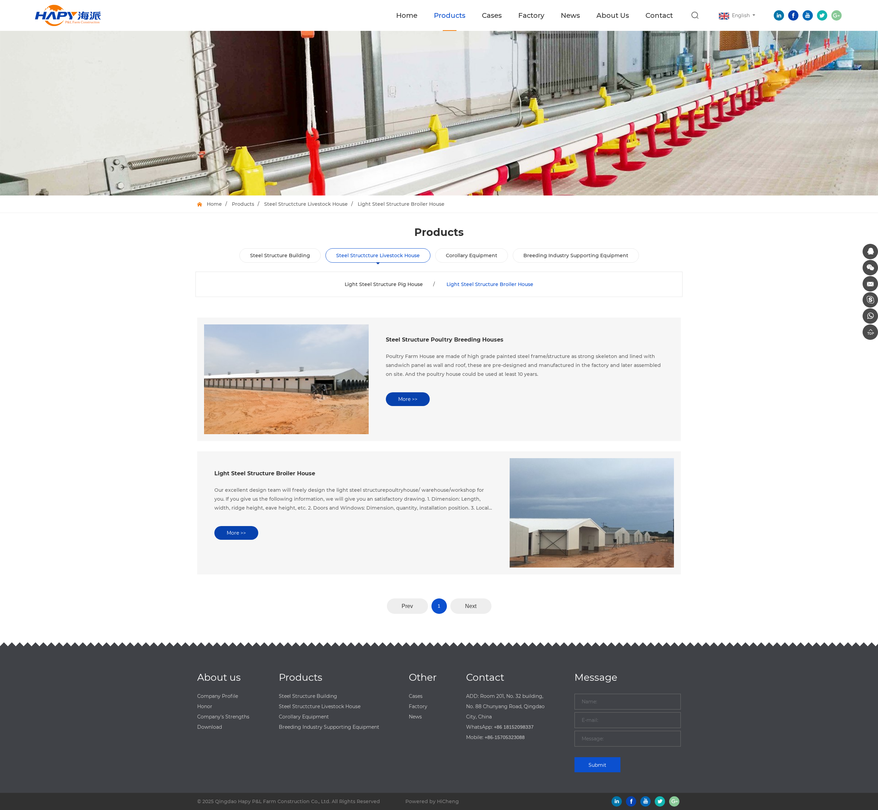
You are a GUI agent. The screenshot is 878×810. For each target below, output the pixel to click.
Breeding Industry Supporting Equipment (575, 255)
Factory (531, 15)
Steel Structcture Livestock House (306, 204)
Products (449, 15)
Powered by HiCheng (432, 801)
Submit (597, 765)
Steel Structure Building (280, 255)
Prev (407, 606)
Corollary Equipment (471, 255)
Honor (204, 706)
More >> (407, 399)
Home (406, 15)
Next (470, 606)
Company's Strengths (223, 717)
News (570, 15)
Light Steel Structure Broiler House (401, 204)
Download (209, 727)
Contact (659, 15)
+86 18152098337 (514, 727)
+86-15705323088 (505, 737)
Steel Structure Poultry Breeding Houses (444, 339)
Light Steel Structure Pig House (384, 284)
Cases (492, 15)
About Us (612, 15)
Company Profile (217, 696)
